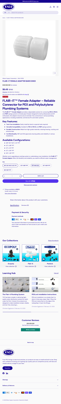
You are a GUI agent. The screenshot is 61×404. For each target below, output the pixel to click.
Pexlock (50, 264)
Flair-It (30, 264)
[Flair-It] (30, 253)
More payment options (30, 185)
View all (56, 273)
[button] (54, 7)
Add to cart (41, 176)
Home (4, 17)
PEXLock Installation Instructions (44, 294)
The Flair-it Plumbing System (13, 294)
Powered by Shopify (23, 400)
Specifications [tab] (14, 205)
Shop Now (7, 368)
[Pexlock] (50, 253)
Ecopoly (11, 264)
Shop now (36, 1)
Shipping (5, 92)
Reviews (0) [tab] (25, 205)
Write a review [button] (30, 330)
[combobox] (30, 12)
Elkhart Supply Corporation (10, 78)
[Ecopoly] (11, 253)
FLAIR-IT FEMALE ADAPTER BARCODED (15, 17)
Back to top (30, 342)
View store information (11, 193)
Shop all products (53, 240)
